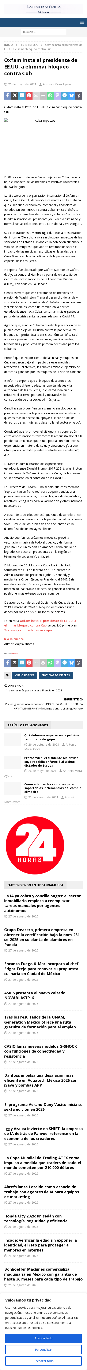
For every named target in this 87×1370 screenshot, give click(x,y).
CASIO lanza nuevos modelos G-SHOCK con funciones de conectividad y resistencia (40, 1051)
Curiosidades (24, 675)
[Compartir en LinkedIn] (22, 96)
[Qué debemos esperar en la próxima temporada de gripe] (12, 739)
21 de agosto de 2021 (43, 797)
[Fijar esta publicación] (29, 96)
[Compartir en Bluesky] (71, 96)
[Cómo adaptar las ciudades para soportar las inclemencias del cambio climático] (12, 788)
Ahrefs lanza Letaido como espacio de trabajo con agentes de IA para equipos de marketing (41, 1191)
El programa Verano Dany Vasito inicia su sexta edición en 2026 (43, 1107)
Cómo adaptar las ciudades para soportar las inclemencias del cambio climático (52, 788)
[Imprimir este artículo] (43, 96)
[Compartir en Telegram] (64, 96)
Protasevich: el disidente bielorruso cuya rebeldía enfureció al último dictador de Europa (51, 761)
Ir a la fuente (14, 639)
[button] (81, 22)
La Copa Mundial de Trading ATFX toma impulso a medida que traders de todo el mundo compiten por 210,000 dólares (42, 1162)
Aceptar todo (44, 1338)
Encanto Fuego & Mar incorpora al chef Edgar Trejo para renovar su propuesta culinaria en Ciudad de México (41, 968)
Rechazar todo (44, 1361)
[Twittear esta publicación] (15, 96)
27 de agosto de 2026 (23, 916)
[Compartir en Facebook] (7, 96)
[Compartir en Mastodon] (57, 96)
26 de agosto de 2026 (23, 1227)
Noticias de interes (56, 675)
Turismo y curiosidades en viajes (28, 630)
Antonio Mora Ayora (57, 84)
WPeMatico (14, 653)
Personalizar (43, 1350)
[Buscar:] (43, 32)
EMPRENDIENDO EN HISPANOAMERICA (35, 885)
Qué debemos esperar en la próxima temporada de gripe (52, 737)
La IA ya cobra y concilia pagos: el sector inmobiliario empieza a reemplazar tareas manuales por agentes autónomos (42, 903)
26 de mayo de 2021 (22, 84)
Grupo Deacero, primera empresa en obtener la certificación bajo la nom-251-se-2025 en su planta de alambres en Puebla (42, 937)
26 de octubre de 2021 (43, 744)
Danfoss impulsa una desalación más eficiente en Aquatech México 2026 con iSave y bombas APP (40, 1080)
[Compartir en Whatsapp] (50, 96)
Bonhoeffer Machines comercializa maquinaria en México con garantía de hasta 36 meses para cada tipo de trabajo (43, 1274)
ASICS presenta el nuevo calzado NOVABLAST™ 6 (34, 995)
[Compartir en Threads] (78, 96)
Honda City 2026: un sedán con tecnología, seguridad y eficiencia (36, 1218)
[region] (43, 1331)
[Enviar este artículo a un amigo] (36, 96)
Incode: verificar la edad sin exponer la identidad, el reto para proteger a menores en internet (40, 1245)
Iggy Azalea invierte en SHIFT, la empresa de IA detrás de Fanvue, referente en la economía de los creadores (43, 1133)
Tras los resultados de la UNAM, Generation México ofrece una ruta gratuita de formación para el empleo (40, 1022)
